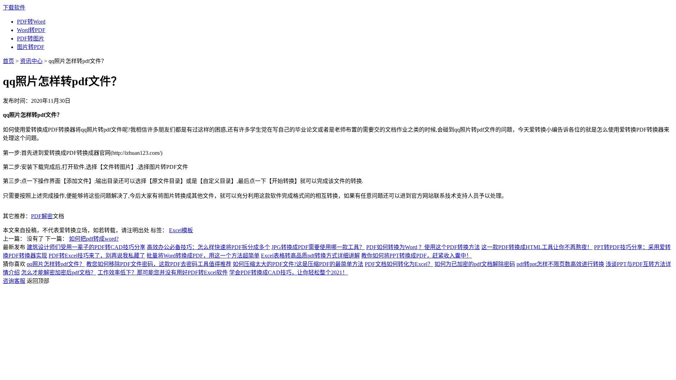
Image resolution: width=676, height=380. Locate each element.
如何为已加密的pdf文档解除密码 (474, 264)
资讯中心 (31, 61)
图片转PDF (30, 47)
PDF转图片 (30, 39)
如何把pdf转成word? (94, 239)
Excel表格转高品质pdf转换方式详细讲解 (310, 256)
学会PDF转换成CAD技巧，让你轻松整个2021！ (288, 273)
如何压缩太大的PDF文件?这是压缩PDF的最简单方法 (298, 264)
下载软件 (14, 8)
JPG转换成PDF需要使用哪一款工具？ (318, 247)
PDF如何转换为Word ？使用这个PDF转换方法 (423, 247)
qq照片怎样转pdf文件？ (56, 264)
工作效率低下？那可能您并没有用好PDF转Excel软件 (163, 273)
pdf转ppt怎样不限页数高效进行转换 (560, 264)
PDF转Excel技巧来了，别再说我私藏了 (97, 256)
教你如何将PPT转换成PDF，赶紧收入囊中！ (416, 256)
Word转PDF (31, 30)
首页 (8, 61)
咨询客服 (14, 281)
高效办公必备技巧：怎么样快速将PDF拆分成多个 (208, 247)
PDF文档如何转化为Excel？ (399, 264)
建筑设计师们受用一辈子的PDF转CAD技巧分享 (86, 247)
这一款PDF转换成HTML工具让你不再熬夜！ (537, 247)
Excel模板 (181, 230)
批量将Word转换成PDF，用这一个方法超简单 (202, 256)
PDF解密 (42, 216)
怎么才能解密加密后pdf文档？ (58, 273)
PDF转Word (31, 22)
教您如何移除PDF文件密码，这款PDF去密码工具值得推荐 (158, 264)
